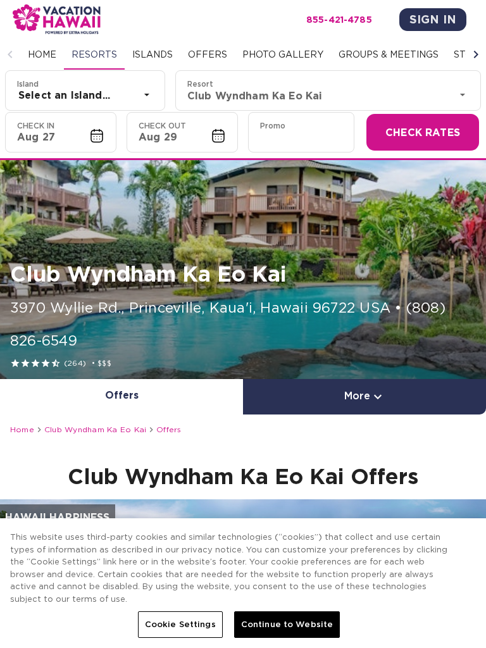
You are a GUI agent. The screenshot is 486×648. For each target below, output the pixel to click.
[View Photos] (243, 269)
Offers (168, 429)
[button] (10, 54)
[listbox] (85, 95)
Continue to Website (287, 624)
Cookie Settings (180, 624)
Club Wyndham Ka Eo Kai (95, 429)
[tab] (42, 54)
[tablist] (243, 54)
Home (22, 429)
